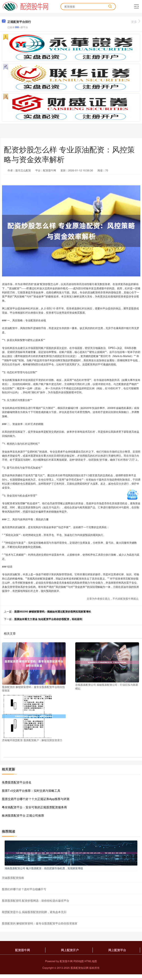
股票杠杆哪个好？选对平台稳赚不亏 (24, 889)
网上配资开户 (70, 950)
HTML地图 (90, 961)
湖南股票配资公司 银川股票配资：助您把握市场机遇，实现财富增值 (44, 868)
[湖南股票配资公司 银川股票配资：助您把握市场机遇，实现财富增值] (71, 853)
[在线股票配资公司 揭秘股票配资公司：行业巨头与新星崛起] (107, 662)
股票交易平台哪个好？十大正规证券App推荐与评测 (35, 799)
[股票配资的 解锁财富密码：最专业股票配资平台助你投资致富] (34, 663)
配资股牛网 (22, 950)
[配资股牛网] (25, 6)
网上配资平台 (117, 950)
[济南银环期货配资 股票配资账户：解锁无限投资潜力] (34, 716)
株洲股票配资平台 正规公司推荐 (23, 815)
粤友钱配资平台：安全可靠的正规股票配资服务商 (34, 807)
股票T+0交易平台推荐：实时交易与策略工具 (31, 790)
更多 (134, 22)
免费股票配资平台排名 (16, 782)
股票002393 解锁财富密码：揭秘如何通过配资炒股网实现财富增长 (52, 611)
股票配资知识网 (79, 968)
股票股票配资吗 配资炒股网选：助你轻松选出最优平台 (35, 900)
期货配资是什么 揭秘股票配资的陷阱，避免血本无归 (34, 912)
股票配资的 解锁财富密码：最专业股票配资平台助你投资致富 (39, 923)
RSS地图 (78, 961)
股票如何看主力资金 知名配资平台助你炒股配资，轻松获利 (48, 619)
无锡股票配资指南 (13, 878)
